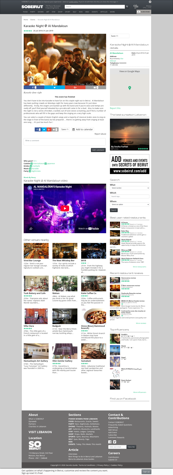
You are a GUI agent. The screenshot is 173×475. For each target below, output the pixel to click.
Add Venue (113, 430)
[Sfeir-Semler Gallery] (64, 358)
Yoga (87, 439)
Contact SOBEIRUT (116, 422)
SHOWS (41, 12)
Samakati (86, 360)
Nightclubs (36, 171)
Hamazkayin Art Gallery (36, 360)
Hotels (76, 431)
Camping (90, 431)
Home (26, 20)
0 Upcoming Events (52, 8)
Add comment (98, 150)
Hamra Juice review (128, 278)
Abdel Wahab (126, 240)
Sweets (95, 421)
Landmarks (95, 429)
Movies (96, 426)
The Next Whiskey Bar (63, 260)
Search (113, 210)
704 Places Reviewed (53, 6)
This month (96, 444)
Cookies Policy (116, 465)
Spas (76, 439)
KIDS (81, 12)
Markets (89, 434)
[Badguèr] (64, 323)
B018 (83, 260)
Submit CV (112, 459)
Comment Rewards (116, 437)
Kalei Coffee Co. (89, 293)
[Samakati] (93, 358)
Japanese (51, 163)
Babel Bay (125, 231)
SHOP (60, 12)
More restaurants (139, 267)
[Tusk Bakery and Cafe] (36, 291)
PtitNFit (124, 334)
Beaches (85, 436)
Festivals (88, 426)
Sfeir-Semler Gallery (62, 360)
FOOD (25, 12)
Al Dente (124, 222)
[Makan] (64, 291)
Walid (123, 346)
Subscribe (112, 435)
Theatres (80, 426)
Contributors (113, 457)
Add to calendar (84, 129)
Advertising (113, 427)
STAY (53, 12)
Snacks (89, 421)
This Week (86, 444)
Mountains (94, 436)
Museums (85, 429)
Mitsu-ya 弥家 (126, 250)
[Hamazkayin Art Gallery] (36, 358)
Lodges (83, 431)
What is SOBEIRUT (36, 419)
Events (33, 20)
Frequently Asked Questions (120, 425)
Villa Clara (29, 326)
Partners (32, 424)
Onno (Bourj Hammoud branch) (93, 327)
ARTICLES (103, 12)
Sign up (146, 471)
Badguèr (56, 326)
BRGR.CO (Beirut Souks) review (133, 301)
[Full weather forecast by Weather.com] (142, 7)
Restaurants (80, 421)
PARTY (32, 12)
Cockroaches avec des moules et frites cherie (133, 312)
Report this (115, 108)
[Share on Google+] (75, 87)
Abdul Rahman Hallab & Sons (132, 258)
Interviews (73, 454)
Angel (123, 357)
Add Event (112, 432)
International (38, 163)
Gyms (78, 436)
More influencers (139, 392)
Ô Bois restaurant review (130, 285)
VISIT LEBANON (40, 432)
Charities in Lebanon (37, 426)
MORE (112, 12)
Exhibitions (94, 424)
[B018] (93, 258)
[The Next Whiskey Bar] (64, 258)
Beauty (81, 439)
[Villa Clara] (36, 323)
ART (47, 12)
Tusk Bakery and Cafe (34, 293)
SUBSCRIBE (145, 12)
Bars (77, 424)
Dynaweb (32, 421)
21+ (35, 161)
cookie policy (73, 2)
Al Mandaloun (116, 53)
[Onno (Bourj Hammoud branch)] (93, 323)
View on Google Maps (129, 71)
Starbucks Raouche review (131, 293)
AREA (87, 12)
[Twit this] (54, 87)
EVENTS (95, 12)
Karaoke (35, 168)
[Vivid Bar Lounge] (36, 258)
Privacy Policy (103, 465)
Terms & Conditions (87, 465)
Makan (56, 293)
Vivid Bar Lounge (32, 260)
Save (64, 129)
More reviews (141, 323)
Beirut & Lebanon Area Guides (81, 459)
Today (78, 444)
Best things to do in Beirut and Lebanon (85, 456)
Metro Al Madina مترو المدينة (131, 369)
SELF (74, 12)
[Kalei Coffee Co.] (93, 291)
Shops (77, 434)
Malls (83, 434)
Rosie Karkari (126, 380)
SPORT (67, 12)
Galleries (76, 429)
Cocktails (36, 166)
